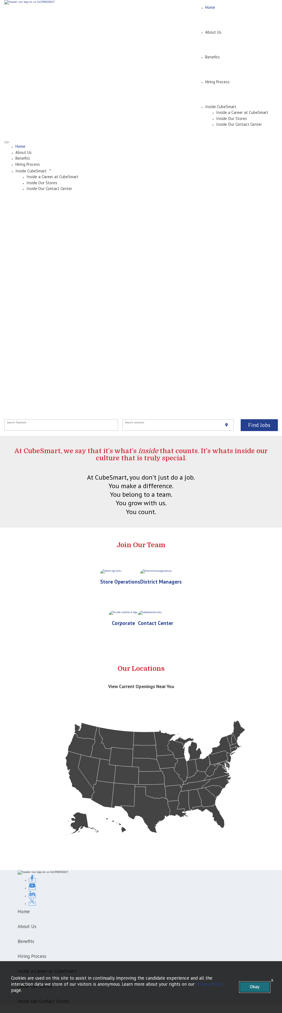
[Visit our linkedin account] (32, 896)
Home (210, 7)
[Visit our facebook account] (32, 880)
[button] (146, 170)
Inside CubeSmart (220, 106)
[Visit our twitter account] (32, 904)
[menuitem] (146, 146)
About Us (213, 32)
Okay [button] (255, 986)
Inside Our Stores (231, 118)
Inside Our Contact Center (239, 124)
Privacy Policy (209, 984)
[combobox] (61, 425)
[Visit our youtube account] (32, 888)
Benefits (212, 57)
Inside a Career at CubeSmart (242, 112)
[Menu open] (6, 142)
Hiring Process (217, 81)
